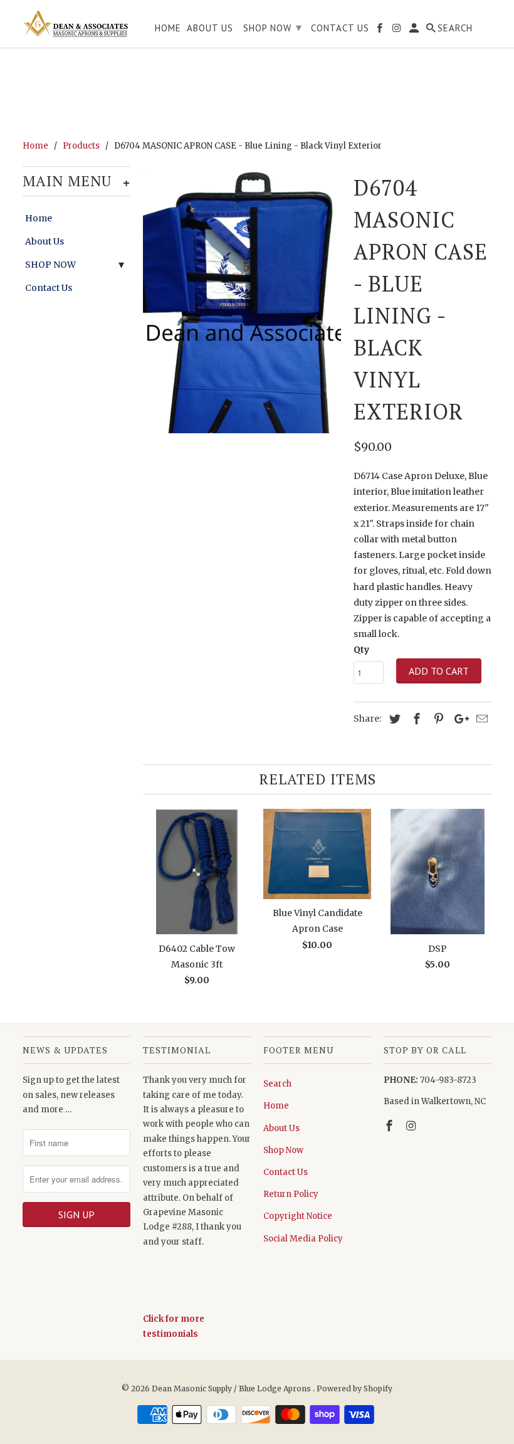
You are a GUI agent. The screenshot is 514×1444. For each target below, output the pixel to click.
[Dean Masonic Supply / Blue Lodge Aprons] (76, 23)
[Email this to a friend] (480, 719)
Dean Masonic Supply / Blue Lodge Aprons (232, 1388)
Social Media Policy (303, 1238)
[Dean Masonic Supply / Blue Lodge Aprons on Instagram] (412, 1126)
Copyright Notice (297, 1216)
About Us (44, 241)
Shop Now (283, 1150)
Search (277, 1083)
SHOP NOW (50, 264)
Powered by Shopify (354, 1388)
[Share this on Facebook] (415, 719)
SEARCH (455, 28)
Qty (361, 649)
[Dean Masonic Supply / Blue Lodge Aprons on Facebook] (390, 1126)
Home (38, 218)
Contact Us (48, 287)
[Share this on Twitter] (393, 719)
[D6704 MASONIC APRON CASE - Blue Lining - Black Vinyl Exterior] (242, 301)
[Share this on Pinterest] (437, 719)
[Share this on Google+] (458, 719)
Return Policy (290, 1194)
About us (210, 28)
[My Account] (415, 30)
